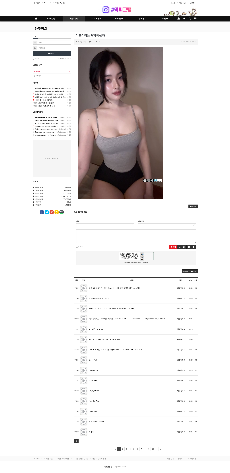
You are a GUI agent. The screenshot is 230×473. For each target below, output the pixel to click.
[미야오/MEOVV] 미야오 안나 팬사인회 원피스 (105, 339)
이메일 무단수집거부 (80, 459)
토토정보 (119, 18)
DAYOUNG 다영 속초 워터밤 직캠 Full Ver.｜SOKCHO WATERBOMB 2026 (115, 350)
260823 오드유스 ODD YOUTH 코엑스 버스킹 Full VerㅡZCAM (111, 309)
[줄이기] (193, 247)
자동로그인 (38, 58)
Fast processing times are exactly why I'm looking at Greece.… (56, 129)
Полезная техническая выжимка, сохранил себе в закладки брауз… (60, 132)
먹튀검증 (51, 18)
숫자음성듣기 (142, 254)
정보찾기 (193, 3)
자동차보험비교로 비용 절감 (44, 103)
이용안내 (170, 459)
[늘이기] (188, 247)
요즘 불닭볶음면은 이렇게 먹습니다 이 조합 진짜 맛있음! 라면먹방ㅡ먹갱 (114, 288)
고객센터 (164, 18)
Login (52, 53)
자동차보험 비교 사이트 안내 (44, 106)
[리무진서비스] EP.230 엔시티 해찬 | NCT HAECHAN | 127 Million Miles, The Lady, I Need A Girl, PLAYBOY (127, 319)
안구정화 (41, 28)
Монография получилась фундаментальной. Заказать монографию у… (61, 126)
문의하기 (181, 459)
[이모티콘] (179, 247)
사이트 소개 (38, 459)
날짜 (190, 280)
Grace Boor (93, 380)
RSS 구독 (47, 3)
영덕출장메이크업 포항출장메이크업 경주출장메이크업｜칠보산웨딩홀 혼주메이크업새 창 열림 (68, 97)
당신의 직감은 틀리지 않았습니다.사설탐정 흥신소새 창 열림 (55, 94)
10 (153, 449)
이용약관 (49, 459)
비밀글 (80, 246)
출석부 (142, 18)
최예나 (91, 432)
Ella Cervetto (93, 370)
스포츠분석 (96, 18)
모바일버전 (192, 459)
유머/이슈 (37, 76)
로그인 (173, 3)
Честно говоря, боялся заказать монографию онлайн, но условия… (60, 123)
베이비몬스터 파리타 (96, 329)
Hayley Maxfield (94, 391)
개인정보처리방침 (63, 459)
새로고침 (142, 258)
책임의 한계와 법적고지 (100, 459)
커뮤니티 (74, 18)
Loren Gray (93, 411)
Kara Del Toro (94, 401)
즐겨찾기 (37, 3)
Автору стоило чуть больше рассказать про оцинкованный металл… (60, 135)
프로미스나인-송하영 (96, 422)
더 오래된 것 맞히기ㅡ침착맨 (99, 298)
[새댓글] (184, 247)
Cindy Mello (93, 360)
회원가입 (182, 3)
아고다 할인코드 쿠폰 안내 (43, 100)
